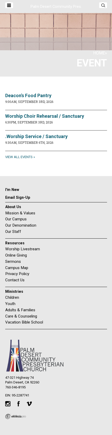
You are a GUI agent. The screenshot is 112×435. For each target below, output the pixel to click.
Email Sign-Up (17, 197)
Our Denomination (20, 225)
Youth (10, 303)
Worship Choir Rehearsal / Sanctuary (44, 116)
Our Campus (16, 219)
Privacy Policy (17, 273)
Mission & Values (20, 213)
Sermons (13, 261)
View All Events (19, 157)
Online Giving (16, 255)
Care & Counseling (21, 316)
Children (12, 297)
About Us (13, 207)
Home (99, 53)
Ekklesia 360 (15, 416)
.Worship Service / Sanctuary (36, 136)
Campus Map (16, 267)
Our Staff (13, 231)
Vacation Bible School (24, 322)
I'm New (12, 190)
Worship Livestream (22, 249)
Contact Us (15, 280)
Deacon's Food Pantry (28, 95)
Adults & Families (20, 310)
